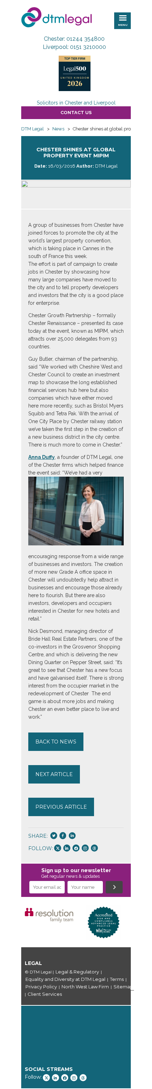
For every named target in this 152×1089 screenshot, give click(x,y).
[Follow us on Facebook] (76, 848)
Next (141, 922)
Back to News (55, 742)
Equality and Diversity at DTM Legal (65, 979)
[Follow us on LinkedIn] (66, 848)
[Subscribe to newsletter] (114, 887)
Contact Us (76, 112)
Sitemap (123, 986)
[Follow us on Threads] (94, 848)
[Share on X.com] (53, 836)
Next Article (54, 774)
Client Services (45, 994)
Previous (11, 922)
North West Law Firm (85, 986)
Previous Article (61, 807)
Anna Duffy (41, 457)
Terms (117, 979)
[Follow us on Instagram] (85, 848)
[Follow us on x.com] (57, 848)
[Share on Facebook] (62, 836)
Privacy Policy (41, 986)
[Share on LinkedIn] (72, 836)
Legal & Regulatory (77, 972)
